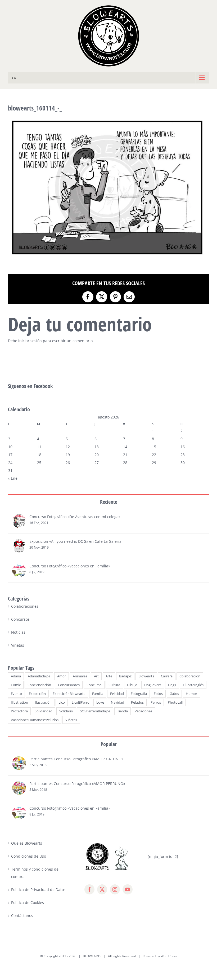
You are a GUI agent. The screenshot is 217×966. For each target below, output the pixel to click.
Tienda (122, 711)
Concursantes (69, 685)
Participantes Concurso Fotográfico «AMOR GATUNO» (76, 758)
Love (100, 702)
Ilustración (43, 702)
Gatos (174, 693)
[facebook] (89, 889)
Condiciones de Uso (28, 856)
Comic (16, 685)
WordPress (169, 956)
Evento (16, 693)
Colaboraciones (24, 606)
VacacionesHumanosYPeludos (34, 720)
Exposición (37, 693)
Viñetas (17, 645)
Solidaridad (43, 711)
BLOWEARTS (92, 956)
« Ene (12, 478)
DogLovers (152, 685)
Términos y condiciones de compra (34, 873)
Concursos (20, 619)
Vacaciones (143, 711)
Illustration (19, 702)
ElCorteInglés (193, 685)
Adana (16, 676)
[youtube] (128, 889)
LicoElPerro (80, 702)
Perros (156, 702)
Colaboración (189, 676)
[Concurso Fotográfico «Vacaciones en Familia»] (19, 567)
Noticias (18, 632)
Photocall (175, 702)
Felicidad (117, 693)
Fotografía (139, 693)
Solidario (66, 711)
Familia (97, 693)
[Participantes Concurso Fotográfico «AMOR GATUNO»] (19, 759)
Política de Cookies (27, 902)
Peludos (137, 702)
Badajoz (125, 676)
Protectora (19, 711)
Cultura (114, 685)
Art (96, 676)
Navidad (117, 702)
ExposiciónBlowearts (69, 693)
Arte (109, 676)
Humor (191, 693)
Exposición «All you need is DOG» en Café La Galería (75, 541)
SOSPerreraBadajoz (95, 711)
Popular (109, 744)
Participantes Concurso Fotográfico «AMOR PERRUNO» (77, 783)
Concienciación (39, 685)
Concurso (94, 685)
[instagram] (115, 889)
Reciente (108, 501)
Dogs (172, 685)
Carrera (167, 676)
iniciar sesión (30, 340)
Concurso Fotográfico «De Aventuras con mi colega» (74, 516)
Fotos (158, 693)
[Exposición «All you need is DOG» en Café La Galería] (19, 542)
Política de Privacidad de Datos (38, 889)
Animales (80, 676)
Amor (61, 676)
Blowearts (146, 676)
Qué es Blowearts (26, 843)
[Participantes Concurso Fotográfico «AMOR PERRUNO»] (19, 784)
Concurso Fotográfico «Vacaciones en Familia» (69, 565)
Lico (61, 702)
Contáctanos (22, 915)
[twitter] (102, 889)
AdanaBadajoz (39, 676)
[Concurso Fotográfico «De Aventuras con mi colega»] (19, 517)
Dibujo (132, 685)
